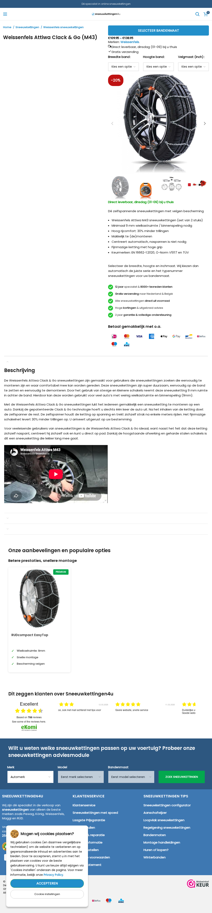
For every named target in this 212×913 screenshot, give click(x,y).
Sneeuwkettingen (28, 27)
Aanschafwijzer (155, 812)
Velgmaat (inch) (191, 57)
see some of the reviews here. (29, 721)
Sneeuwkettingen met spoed (95, 812)
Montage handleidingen (161, 842)
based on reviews (29, 717)
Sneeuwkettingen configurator (167, 805)
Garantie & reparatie (89, 835)
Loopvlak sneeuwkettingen (163, 820)
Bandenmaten (154, 835)
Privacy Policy (53, 875)
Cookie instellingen (47, 894)
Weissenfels (129, 42)
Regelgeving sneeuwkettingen (166, 827)
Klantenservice (84, 805)
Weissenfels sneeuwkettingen (63, 27)
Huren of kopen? (156, 850)
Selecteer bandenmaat (158, 30)
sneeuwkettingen (15, 809)
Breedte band (119, 57)
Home (7, 27)
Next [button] (199, 713)
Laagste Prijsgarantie (89, 820)
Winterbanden (154, 857)
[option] (79, 716)
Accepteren (47, 883)
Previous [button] (54, 713)
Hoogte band (153, 57)
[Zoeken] (197, 14)
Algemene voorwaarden (91, 857)
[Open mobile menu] (5, 14)
